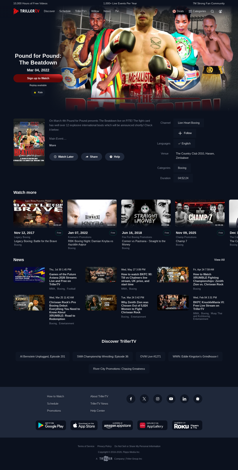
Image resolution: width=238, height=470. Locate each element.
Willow (95, 11)
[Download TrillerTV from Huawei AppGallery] (152, 425)
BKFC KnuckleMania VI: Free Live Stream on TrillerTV (208, 305)
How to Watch (55, 396)
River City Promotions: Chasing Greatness (119, 368)
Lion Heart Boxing (189, 122)
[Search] (212, 11)
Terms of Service (86, 446)
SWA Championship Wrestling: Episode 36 (102, 356)
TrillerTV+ (81, 11)
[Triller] (197, 398)
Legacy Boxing (22, 237)
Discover (49, 11)
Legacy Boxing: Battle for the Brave (35, 241)
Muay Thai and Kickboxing (207, 315)
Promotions (54, 410)
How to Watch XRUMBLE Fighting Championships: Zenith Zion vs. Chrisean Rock (208, 279)
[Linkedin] (184, 398)
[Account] (220, 11)
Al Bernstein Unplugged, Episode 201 (42, 356)
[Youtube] (171, 398)
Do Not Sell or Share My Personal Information (137, 446)
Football (71, 289)
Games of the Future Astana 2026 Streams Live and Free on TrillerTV (63, 279)
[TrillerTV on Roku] (187, 425)
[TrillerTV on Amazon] (117, 425)
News (107, 11)
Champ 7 (181, 241)
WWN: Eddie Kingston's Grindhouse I (195, 356)
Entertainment (66, 323)
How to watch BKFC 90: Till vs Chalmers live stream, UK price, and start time (136, 279)
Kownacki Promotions (79, 237)
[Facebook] (130, 398)
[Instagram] (157, 398)
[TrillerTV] (26, 11)
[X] (144, 398)
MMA (52, 289)
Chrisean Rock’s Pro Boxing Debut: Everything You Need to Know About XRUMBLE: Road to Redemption (64, 311)
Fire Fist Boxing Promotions (137, 237)
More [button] (52, 145)
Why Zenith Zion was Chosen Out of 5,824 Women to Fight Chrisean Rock (134, 307)
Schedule (65, 11)
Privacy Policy (104, 446)
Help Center (97, 410)
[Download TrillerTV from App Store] (84, 425)
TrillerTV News (99, 403)
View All (219, 259)
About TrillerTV (99, 396)
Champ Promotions (186, 237)
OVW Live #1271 (150, 356)
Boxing (182, 167)
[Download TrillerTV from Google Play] (51, 425)
